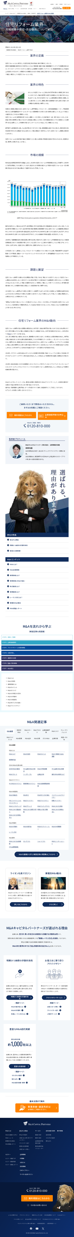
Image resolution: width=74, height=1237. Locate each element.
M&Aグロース (13, 774)
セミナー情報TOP (10, 1158)
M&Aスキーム (27, 731)
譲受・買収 (38, 1138)
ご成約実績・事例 (23, 8)
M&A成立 (7, 668)
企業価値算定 (9, 642)
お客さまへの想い (53, 1007)
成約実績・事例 (50, 1131)
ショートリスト (41, 841)
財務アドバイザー (57, 800)
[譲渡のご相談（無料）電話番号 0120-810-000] (57, 8)
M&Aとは (5, 8)
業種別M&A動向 (21, 13)
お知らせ (22, 1162)
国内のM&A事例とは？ (58, 774)
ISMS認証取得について (50, 1215)
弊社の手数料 (23, 1135)
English (69, 4)
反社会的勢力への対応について (33, 1219)
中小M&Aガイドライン (15, 783)
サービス (17, 8)
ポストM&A (46, 738)
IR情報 (56, 4)
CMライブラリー (24, 1170)
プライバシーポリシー (25, 1215)
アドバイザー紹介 (52, 1010)
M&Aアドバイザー (28, 800)
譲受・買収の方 (42, 8)
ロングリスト (26, 841)
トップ (6, 13)
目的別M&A (19, 731)
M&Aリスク (55, 731)
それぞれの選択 (17, 1075)
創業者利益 (12, 760)
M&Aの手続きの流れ (14, 693)
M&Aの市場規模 (42, 769)
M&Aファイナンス (10, 738)
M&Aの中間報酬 (56, 826)
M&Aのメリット (12, 687)
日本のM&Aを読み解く (16, 765)
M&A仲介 (26, 795)
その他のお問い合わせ (39, 1205)
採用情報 (60, 4)
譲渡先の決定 (9, 658)
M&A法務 (37, 738)
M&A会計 (28, 738)
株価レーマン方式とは (18, 1014)
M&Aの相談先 (12, 699)
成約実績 (48, 1135)
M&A (9, 334)
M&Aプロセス (37, 731)
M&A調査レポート (10, 1144)
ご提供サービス (52, 1014)
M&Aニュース (9, 1138)
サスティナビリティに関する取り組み (26, 1223)
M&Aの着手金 (27, 826)
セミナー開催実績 (10, 1161)
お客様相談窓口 (41, 1223)
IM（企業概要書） (14, 847)
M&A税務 (19, 738)
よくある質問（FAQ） (13, 1215)
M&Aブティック (27, 806)
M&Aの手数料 (12, 696)
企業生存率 (40, 774)
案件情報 (30, 8)
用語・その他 (64, 738)
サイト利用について (18, 1219)
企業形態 (55, 738)
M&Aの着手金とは (17, 1007)
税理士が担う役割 (42, 809)
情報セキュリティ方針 (37, 1215)
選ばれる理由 (11, 8)
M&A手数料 (12, 823)
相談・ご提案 (8, 637)
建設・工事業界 (32, 13)
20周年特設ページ (51, 1223)
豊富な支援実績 (24, 1146)
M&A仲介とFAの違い (14, 703)
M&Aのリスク (12, 690)
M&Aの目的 (11, 681)
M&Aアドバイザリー (14, 706)
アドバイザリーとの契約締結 (13, 647)
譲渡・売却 (38, 1135)
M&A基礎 (10, 731)
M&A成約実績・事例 (18, 1083)
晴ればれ (15, 1079)
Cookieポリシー (61, 1215)
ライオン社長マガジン (26, 1174)
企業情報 (52, 4)
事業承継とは (12, 684)
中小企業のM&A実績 (58, 769)
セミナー (35, 8)
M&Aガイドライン (14, 780)
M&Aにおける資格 (57, 806)
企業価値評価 (46, 731)
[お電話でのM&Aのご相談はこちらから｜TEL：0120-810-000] (37, 428)
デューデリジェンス (64, 731)
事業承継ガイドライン (29, 783)
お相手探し (8, 653)
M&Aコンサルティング (15, 806)
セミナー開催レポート (11, 1164)
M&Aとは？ (13, 13)
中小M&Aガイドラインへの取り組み (51, 1219)
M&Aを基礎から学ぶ (11, 1135)
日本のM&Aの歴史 (14, 769)
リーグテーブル (27, 774)
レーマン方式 (12, 832)
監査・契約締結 (9, 663)
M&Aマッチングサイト (43, 806)
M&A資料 (12, 838)
